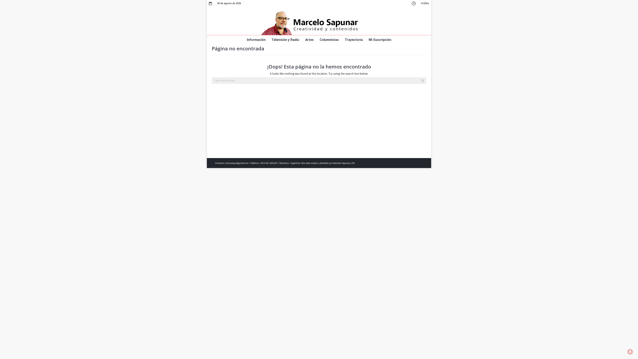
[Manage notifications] (630, 351)
